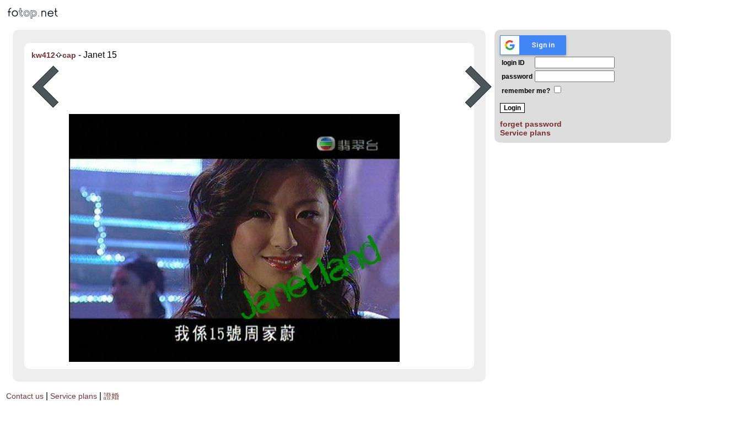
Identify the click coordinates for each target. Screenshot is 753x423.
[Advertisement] (261, 87)
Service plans (525, 132)
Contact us (25, 396)
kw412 (43, 55)
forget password (531, 124)
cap (69, 55)
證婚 (111, 396)
